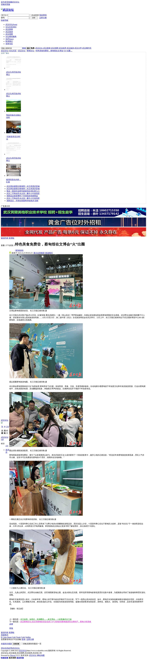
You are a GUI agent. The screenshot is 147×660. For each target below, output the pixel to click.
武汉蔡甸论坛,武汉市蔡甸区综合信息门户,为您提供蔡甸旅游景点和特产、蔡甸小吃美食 (55, 622)
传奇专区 (9, 44)
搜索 (24, 48)
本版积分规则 (6, 644)
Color (5, 637)
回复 (11, 624)
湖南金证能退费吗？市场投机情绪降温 (22, 196)
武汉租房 (62, 48)
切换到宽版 (5, 4)
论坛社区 (11, 27)
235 (7, 427)
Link (14, 637)
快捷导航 (4, 20)
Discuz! (13, 655)
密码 (3, 18)
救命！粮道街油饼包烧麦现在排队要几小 (23, 191)
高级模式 (4, 635)
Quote (18, 637)
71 (2, 427)
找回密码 (43, 15)
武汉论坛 (11, 25)
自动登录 (35, 15)
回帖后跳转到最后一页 (32, 644)
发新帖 (11, 238)
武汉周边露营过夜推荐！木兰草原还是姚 (23, 186)
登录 (23, 639)
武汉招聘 (9, 34)
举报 (11, 628)
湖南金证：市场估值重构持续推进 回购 (22, 201)
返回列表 (4, 238)
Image (9, 637)
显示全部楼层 (39, 253)
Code (23, 637)
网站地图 (41, 655)
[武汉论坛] (7, 9)
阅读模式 (49, 253)
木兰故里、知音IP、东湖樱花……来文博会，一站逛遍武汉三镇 (46, 619)
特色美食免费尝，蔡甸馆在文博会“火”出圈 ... (54, 51)
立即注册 (43, 18)
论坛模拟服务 (11, 37)
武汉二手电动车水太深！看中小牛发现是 (23, 193)
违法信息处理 (6, 648)
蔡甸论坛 (30, 51)
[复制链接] (19, 250)
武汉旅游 (9, 32)
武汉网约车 (86, 48)
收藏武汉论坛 (13, 2)
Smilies (28, 637)
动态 (10, 39)
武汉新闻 (9, 29)
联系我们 (9, 41)
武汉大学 (78, 48)
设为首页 (4, 2)
